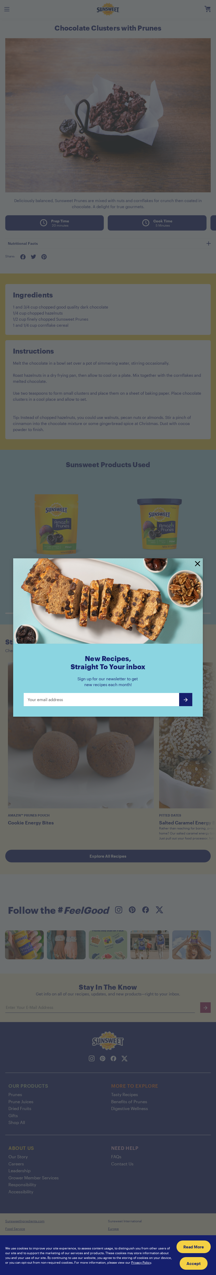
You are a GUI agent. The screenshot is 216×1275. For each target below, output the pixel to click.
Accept (193, 1263)
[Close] (197, 564)
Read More (193, 1246)
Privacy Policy (141, 1262)
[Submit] (185, 699)
